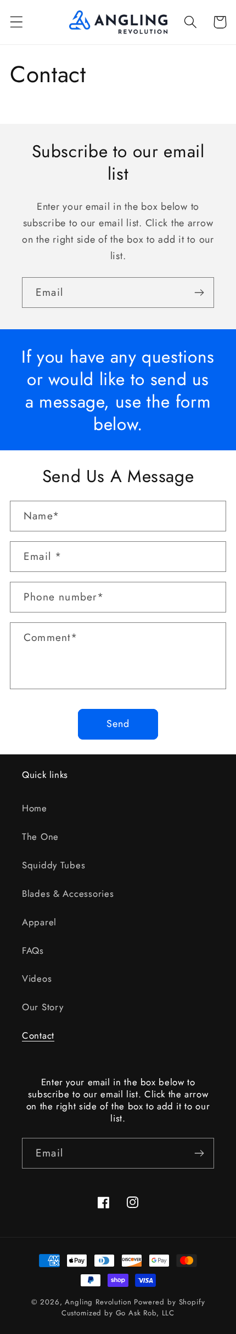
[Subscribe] (198, 292)
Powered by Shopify (169, 1302)
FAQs (33, 950)
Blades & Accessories (68, 893)
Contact (38, 1035)
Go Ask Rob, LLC (145, 1313)
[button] (16, 22)
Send (118, 724)
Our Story (42, 1007)
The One (40, 836)
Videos (37, 978)
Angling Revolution (98, 1302)
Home (34, 808)
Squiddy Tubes (53, 865)
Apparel (39, 922)
